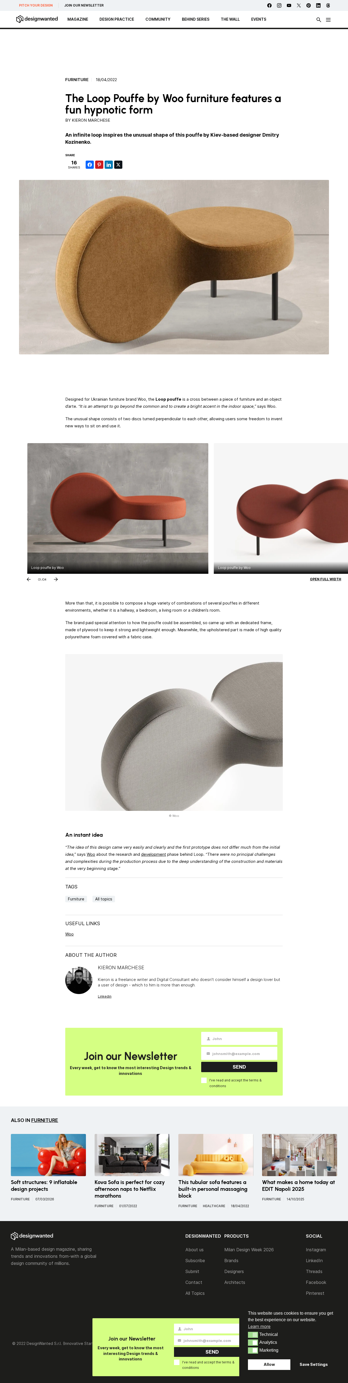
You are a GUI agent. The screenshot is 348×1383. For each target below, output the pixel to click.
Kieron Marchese (91, 120)
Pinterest (315, 1293)
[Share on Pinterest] (99, 165)
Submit (192, 1271)
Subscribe (195, 1260)
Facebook (316, 1282)
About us (194, 1249)
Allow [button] (269, 1364)
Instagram (316, 1249)
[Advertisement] (174, 50)
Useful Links (82, 923)
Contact (193, 1282)
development (153, 854)
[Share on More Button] (128, 165)
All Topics (195, 1293)
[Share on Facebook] (90, 165)
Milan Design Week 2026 (249, 1249)
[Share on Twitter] (118, 165)
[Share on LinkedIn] (109, 165)
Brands (231, 1260)
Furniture (77, 80)
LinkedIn (314, 1260)
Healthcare (214, 1206)
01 (39, 578)
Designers (234, 1271)
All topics (103, 899)
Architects (234, 1282)
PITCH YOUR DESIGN (36, 5)
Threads (314, 1271)
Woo (91, 854)
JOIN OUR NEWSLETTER (84, 5)
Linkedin (104, 996)
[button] (253, 1335)
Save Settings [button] (314, 1364)
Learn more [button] (259, 1326)
